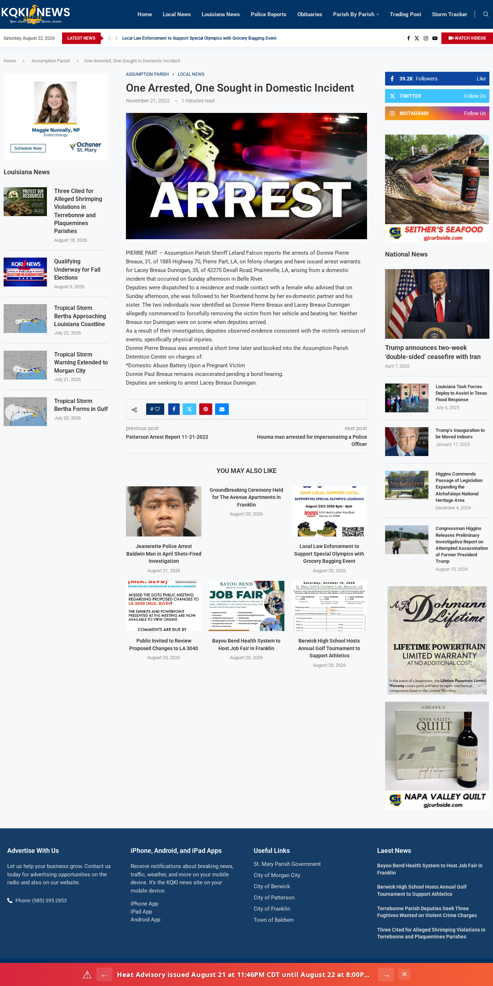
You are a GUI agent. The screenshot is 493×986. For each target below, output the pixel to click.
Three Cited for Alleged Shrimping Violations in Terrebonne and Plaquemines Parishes (78, 211)
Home (145, 14)
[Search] (485, 14)
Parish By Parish (353, 14)
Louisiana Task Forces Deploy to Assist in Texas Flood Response (461, 393)
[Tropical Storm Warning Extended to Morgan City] (25, 365)
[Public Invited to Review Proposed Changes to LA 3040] (163, 606)
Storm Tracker (449, 14)
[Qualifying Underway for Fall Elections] (25, 272)
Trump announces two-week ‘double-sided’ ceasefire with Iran (433, 352)
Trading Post (405, 14)
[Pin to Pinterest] (205, 409)
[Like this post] (157, 409)
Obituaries (309, 14)
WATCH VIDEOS (470, 38)
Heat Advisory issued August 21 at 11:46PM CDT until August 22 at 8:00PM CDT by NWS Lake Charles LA (245, 974)
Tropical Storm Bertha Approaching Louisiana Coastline (80, 316)
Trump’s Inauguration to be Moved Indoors (460, 433)
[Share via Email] (222, 409)
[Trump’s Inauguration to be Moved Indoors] (406, 441)
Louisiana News (221, 14)
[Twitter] (417, 38)
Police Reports (269, 14)
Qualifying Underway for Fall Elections (77, 269)
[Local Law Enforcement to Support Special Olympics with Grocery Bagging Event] (329, 511)
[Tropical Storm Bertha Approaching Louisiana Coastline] (25, 318)
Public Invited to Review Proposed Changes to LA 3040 (175, 38)
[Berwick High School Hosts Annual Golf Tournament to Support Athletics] (329, 606)
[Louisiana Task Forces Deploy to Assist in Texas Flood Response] (406, 398)
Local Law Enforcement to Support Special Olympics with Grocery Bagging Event (329, 553)
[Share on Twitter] (189, 409)
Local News (177, 14)
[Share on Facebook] (174, 409)
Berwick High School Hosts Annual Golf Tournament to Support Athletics (329, 648)
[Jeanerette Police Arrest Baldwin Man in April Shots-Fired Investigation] (163, 511)
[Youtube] (435, 38)
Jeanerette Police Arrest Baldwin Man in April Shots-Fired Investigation (163, 553)
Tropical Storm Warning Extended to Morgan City (81, 362)
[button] (109, 38)
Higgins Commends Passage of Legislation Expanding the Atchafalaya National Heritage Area (459, 487)
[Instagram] (425, 38)
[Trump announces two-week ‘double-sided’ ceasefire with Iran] (437, 304)
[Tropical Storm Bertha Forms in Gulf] (25, 411)
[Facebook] (408, 38)
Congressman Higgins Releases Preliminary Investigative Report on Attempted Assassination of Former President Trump (462, 545)
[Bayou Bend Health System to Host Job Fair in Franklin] (246, 606)
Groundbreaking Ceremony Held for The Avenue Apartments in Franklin (246, 497)
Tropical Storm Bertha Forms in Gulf (81, 405)
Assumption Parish (50, 60)
